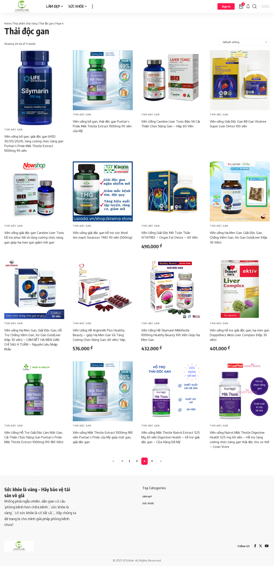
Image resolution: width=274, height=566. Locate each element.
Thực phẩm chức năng (25, 23)
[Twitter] (260, 546)
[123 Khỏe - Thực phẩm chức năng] (21, 6)
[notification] (248, 6)
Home (7, 23)
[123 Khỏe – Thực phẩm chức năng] (19, 546)
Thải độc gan (46, 23)
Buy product (17, 159)
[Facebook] (255, 546)
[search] (254, 6)
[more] (92, 6)
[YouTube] (267, 546)
